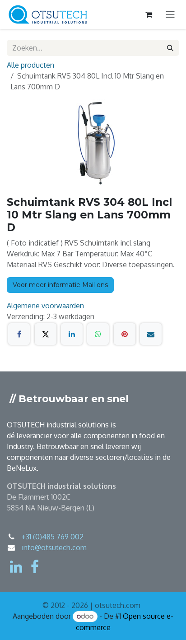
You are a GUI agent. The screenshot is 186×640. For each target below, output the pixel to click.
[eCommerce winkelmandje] (149, 14)
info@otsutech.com (54, 547)
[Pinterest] (124, 334)
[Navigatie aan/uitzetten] (170, 14)
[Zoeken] (170, 48)
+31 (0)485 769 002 (53, 536)
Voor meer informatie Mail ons (60, 285)
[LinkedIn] (72, 334)
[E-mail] (151, 334)
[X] (45, 334)
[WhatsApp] (98, 334)
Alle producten (30, 65)
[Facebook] (19, 334)
